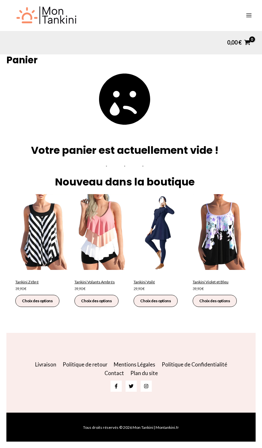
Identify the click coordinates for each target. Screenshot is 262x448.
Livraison (45, 364)
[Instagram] (146, 386)
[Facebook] (116, 386)
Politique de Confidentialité (194, 364)
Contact (114, 373)
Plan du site (144, 373)
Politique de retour (85, 364)
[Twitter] (131, 386)
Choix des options (37, 300)
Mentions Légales (134, 364)
